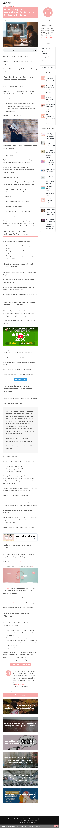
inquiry (25, 819)
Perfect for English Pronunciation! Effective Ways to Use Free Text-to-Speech (50, 212)
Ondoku (5, 6)
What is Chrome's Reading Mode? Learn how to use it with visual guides (50, 108)
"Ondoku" (23, 562)
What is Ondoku (46, 48)
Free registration (46, 57)
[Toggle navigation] (55, 3)
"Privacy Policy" (19, 826)
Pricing (43, 60)
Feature (19, 819)
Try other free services (47, 67)
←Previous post (7, 691)
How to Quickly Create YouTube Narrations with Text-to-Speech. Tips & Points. (50, 202)
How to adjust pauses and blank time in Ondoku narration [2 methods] (50, 154)
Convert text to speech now (20, 664)
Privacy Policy (43, 819)
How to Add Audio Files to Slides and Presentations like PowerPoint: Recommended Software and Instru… (50, 225)
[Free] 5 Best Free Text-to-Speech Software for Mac (50, 171)
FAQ (14, 819)
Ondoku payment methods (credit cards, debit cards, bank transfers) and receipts (50, 180)
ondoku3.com (19, 684)
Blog (9, 6)
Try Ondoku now (20, 379)
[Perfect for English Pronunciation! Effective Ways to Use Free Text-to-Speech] (43, 78)
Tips (13, 6)
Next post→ (15, 691)
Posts (43, 63)
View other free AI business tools (29, 820)
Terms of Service (33, 819)
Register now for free (46, 37)
